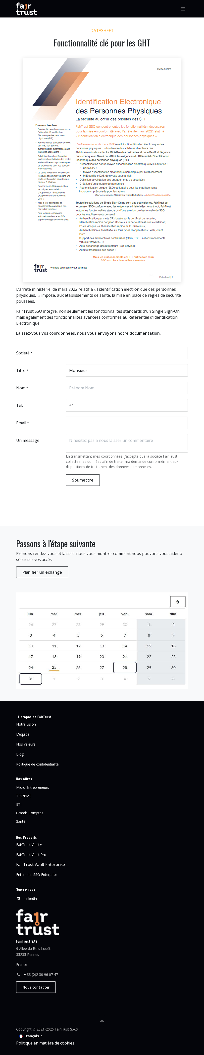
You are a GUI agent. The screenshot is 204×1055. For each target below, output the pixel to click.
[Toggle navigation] (183, 8)
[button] (102, 1021)
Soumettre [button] (83, 480)
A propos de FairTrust (34, 716)
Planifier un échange (42, 572)
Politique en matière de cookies (45, 1043)
